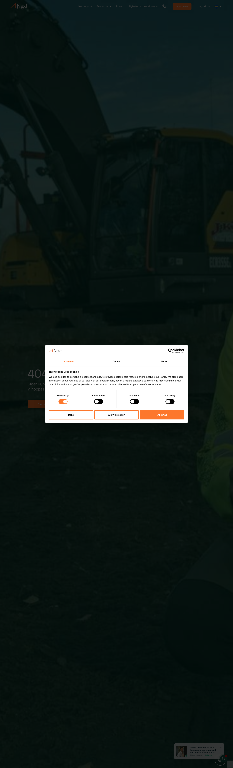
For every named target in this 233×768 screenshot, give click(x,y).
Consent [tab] (69, 361)
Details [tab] (116, 361)
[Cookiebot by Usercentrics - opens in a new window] (170, 351)
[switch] (98, 401)
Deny (71, 414)
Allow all (162, 414)
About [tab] (164, 361)
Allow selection (116, 414)
